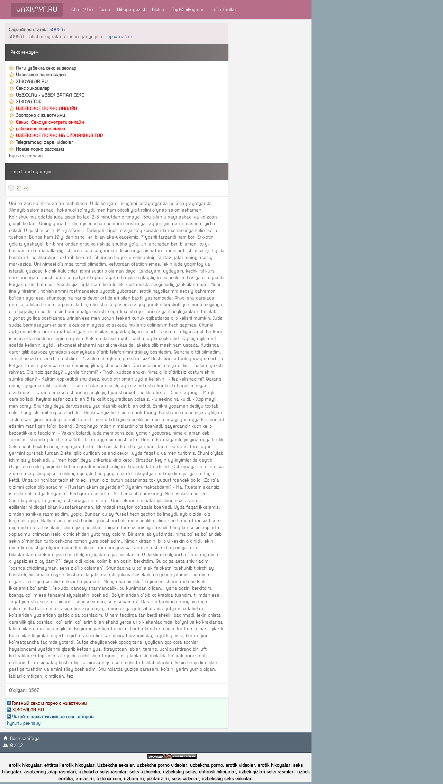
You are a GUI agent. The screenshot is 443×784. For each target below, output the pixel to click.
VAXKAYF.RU (36, 10)
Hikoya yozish (131, 9)
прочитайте (120, 36)
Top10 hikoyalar (188, 9)
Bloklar (159, 9)
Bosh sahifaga (25, 738)
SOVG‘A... (59, 29)
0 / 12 (16, 745)
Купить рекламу (26, 155)
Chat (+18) (82, 9)
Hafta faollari (223, 9)
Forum (105, 9)
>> (26, 187)
